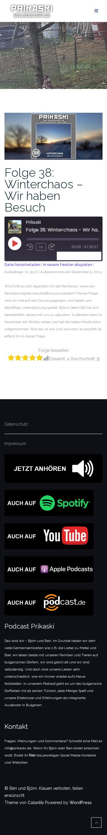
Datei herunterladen (22, 265)
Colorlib (36, 802)
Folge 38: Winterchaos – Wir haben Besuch (43, 189)
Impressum (15, 443)
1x (41, 247)
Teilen (93, 255)
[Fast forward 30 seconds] (51, 247)
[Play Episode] (14, 243)
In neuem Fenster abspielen (67, 265)
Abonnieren (70, 255)
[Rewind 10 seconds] (30, 247)
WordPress (81, 802)
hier (32, 755)
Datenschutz (16, 424)
